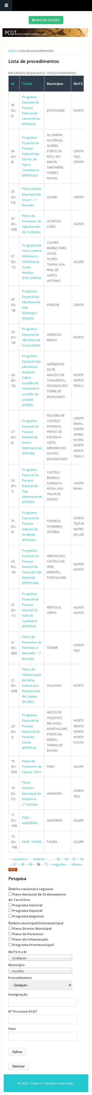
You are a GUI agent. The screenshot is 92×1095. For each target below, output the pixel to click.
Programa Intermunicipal (33, 945)
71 (46, 864)
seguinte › (59, 864)
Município (16, 965)
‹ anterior (38, 859)
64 (66, 859)
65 (74, 859)
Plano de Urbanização (30, 939)
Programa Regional (28, 916)
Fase (12, 1028)
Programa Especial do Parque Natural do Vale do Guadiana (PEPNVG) (30, 610)
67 (14, 864)
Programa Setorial (27, 905)
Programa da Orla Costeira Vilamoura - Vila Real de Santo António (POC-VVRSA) (32, 261)
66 (82, 859)
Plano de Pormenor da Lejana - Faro (32, 766)
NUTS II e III (17, 952)
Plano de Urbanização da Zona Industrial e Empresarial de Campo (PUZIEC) (31, 685)
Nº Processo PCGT (22, 1011)
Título (27, 83)
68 (22, 864)
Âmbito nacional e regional (30, 889)
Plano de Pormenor (28, 934)
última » (77, 864)
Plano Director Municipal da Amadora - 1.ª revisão (31, 793)
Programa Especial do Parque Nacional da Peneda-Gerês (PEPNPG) (31, 731)
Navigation (6, 5)
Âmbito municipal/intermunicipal (35, 923)
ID (12, 83)
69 (30, 864)
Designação (18, 994)
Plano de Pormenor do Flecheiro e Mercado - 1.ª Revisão (32, 648)
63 (58, 859)
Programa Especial (27, 910)
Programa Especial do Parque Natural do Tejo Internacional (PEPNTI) (32, 485)
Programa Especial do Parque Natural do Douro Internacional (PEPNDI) (32, 437)
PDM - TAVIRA (32, 841)
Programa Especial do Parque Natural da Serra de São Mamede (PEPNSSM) (32, 566)
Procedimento (20, 977)
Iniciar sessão (47, 20)
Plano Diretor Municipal (32, 928)
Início (12, 50)
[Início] (45, 32)
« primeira (19, 859)
